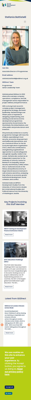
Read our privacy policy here (14, 372)
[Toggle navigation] (25, 21)
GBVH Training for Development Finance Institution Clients (15, 230)
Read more (8, 235)
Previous (2, 325)
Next (29, 325)
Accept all (9, 387)
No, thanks (8, 393)
